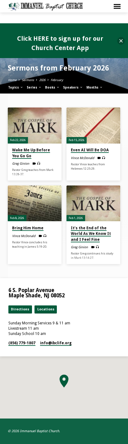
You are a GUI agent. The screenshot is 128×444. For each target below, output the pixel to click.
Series (32, 87)
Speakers (71, 87)
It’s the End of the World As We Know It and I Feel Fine (91, 233)
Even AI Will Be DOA (90, 150)
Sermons (28, 80)
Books (50, 87)
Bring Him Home (27, 228)
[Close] (121, 41)
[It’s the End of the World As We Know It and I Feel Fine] (93, 203)
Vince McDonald (82, 158)
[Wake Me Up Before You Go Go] (35, 125)
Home (12, 80)
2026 (42, 80)
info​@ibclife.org (55, 343)
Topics (14, 87)
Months (92, 87)
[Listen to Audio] (38, 164)
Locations (45, 309)
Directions (20, 309)
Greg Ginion (20, 163)
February (57, 80)
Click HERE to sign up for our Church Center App (60, 43)
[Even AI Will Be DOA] (93, 125)
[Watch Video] (34, 163)
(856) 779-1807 (21, 343)
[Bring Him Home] (35, 203)
